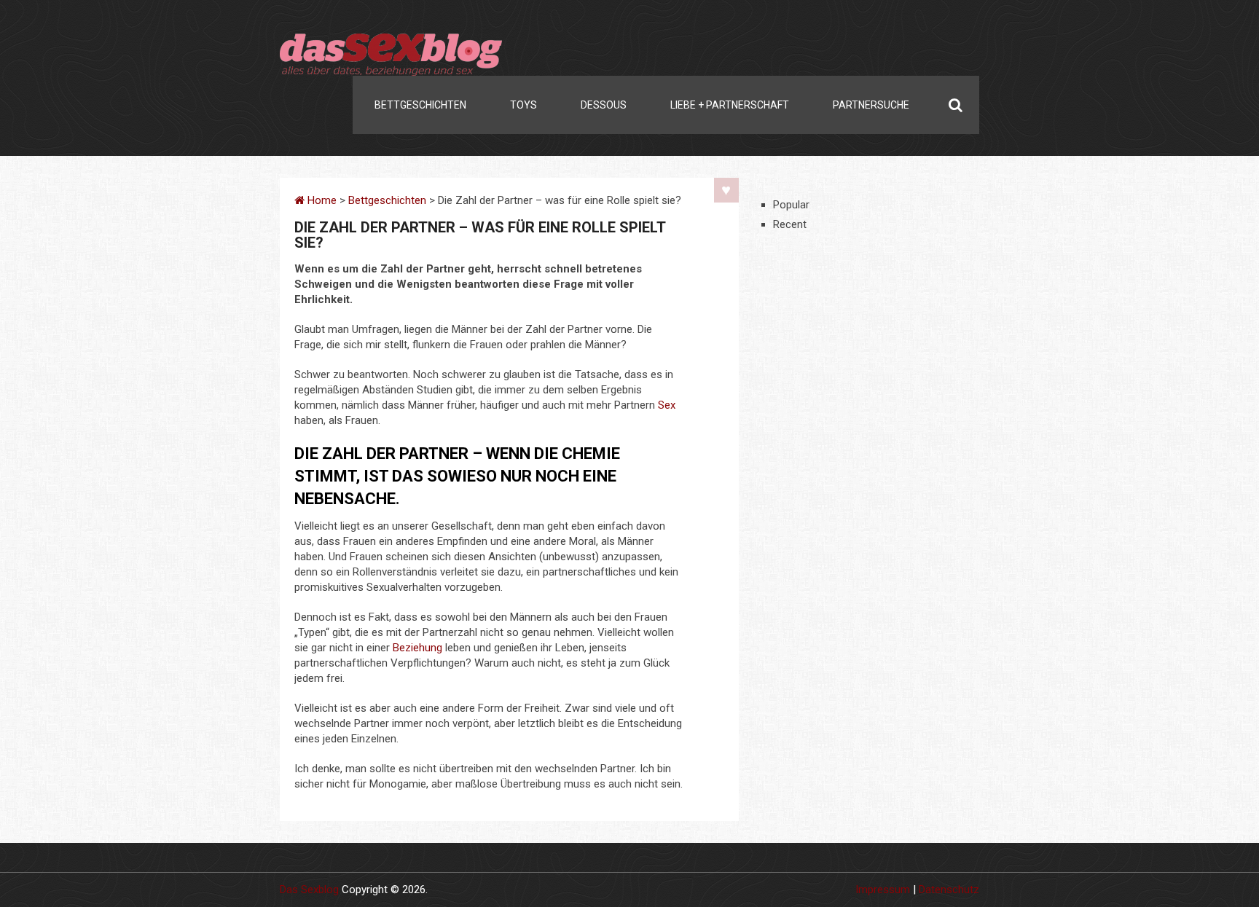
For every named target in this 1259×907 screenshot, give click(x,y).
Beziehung (417, 647)
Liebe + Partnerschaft (729, 105)
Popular (791, 204)
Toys (523, 105)
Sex (666, 405)
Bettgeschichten (420, 105)
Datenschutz (949, 889)
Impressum (882, 889)
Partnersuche (871, 105)
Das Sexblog (309, 889)
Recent (790, 224)
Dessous (604, 105)
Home (321, 200)
